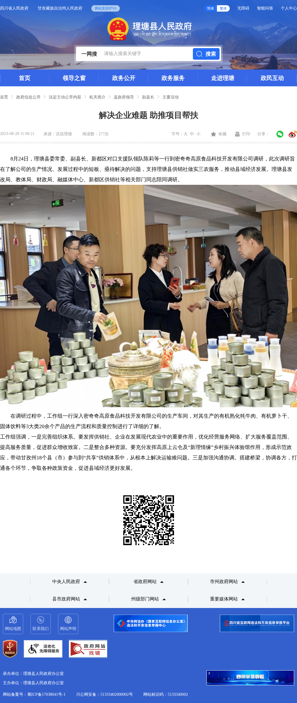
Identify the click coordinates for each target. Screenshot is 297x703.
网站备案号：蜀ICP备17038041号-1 (34, 694)
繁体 (223, 8)
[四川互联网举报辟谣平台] (250, 678)
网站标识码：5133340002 (165, 694)
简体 (210, 8)
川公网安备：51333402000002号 (104, 694)
